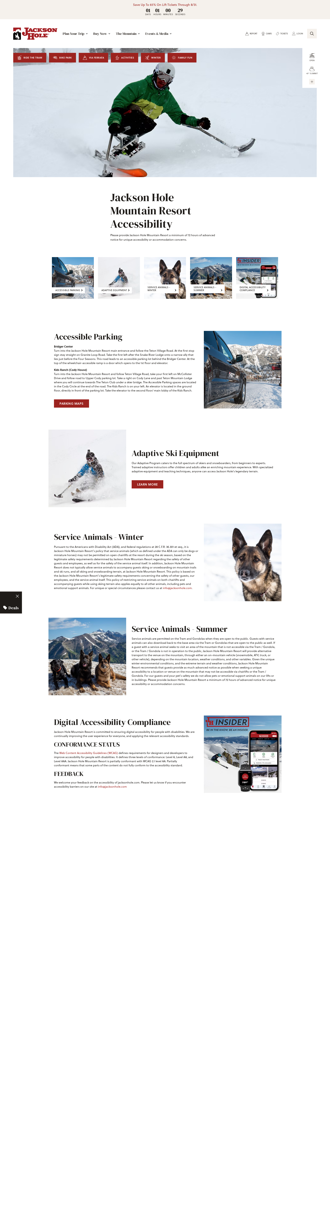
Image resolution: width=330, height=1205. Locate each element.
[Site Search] (312, 33)
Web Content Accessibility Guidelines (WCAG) (88, 753)
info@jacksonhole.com (177, 588)
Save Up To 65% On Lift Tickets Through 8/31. (165, 5)
